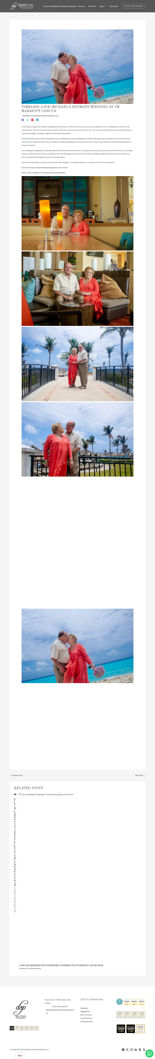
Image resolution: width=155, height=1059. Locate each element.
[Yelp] (144, 1049)
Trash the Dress (86, 1018)
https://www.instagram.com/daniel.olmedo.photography (43, 172)
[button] (134, 6)
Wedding (26, 115)
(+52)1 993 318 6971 (60, 1006)
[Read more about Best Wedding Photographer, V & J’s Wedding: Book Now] (15, 794)
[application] (104, 6)
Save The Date (86, 1015)
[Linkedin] (37, 120)
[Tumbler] (140, 1049)
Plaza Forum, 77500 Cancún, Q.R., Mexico (58, 1001)
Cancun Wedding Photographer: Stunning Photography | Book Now (61, 965)
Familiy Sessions (86, 1021)
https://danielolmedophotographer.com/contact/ (49, 167)
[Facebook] (23, 120)
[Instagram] (131, 1049)
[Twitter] (27, 120)
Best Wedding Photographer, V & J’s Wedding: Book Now (15, 842)
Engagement (85, 1011)
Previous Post (16, 775)
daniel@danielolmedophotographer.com (60, 1011)
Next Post (140, 775)
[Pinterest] (32, 120)
